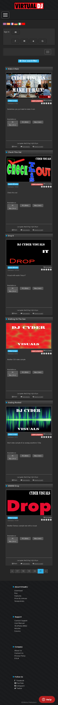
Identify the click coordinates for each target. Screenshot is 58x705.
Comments (26, 146)
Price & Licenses (20, 598)
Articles (17, 628)
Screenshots (19, 601)
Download (18, 591)
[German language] (16, 24)
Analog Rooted (14, 403)
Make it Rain (13, 69)
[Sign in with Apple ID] (33, 41)
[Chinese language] (23, 24)
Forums (17, 631)
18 (23, 571)
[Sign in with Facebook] (15, 41)
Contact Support (20, 621)
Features (17, 596)
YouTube (19, 683)
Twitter (19, 688)
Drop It (11, 236)
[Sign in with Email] (15, 32)
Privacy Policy (19, 656)
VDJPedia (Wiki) (20, 626)
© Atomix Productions (29, 702)
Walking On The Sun (16, 319)
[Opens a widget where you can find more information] (47, 700)
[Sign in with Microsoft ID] (24, 41)
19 (29, 571)
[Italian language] (19, 24)
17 (17, 571)
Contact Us (18, 653)
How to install (38, 146)
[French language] (12, 24)
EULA (16, 658)
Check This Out (14, 152)
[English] (4, 24)
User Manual (19, 623)
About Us (18, 651)
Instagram (20, 686)
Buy (16, 593)
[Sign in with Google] (42, 41)
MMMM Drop (13, 486)
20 (35, 571)
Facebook (19, 681)
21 (41, 571)
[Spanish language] (8, 24)
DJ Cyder (49, 100)
